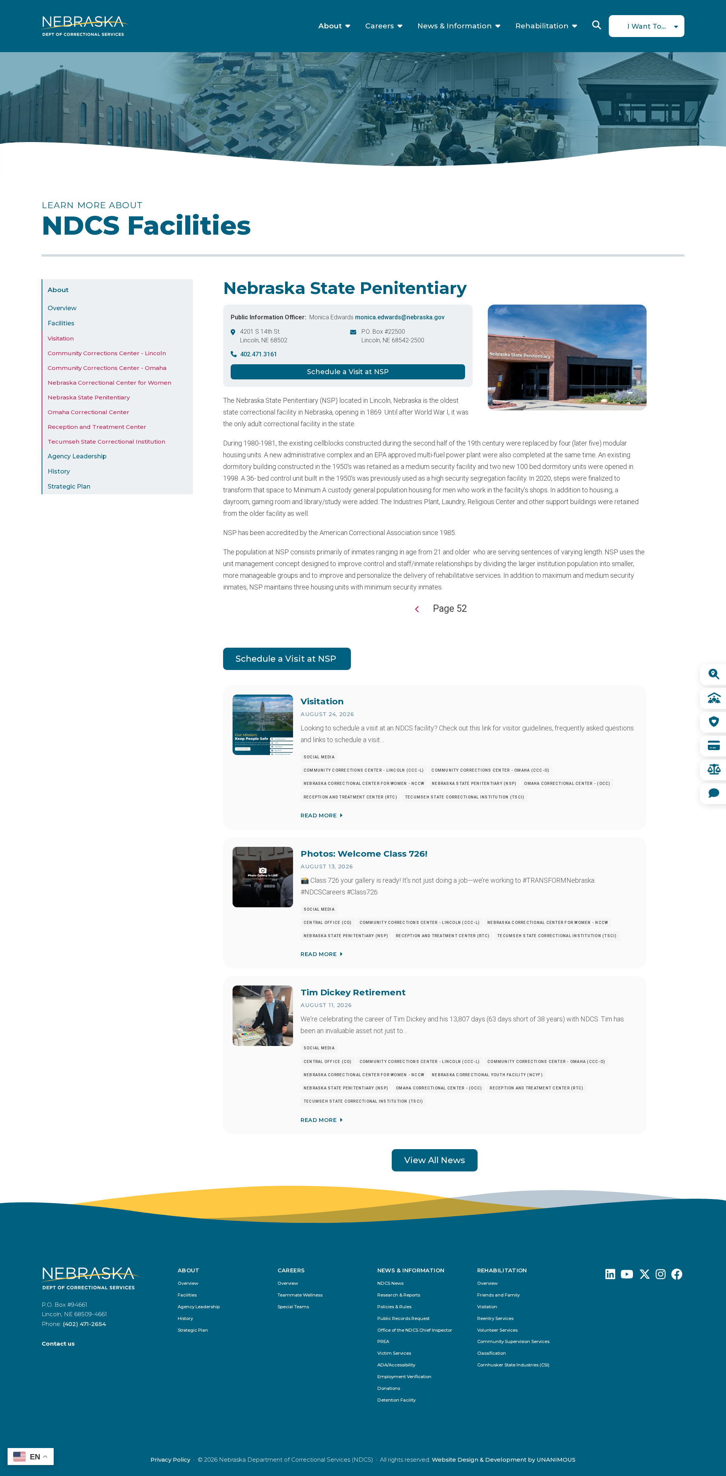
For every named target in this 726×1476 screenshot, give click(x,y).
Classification (491, 1353)
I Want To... (646, 26)
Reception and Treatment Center (97, 426)
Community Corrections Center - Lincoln (107, 353)
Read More (319, 815)
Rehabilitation (542, 26)
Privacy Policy (170, 1459)
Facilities (61, 323)
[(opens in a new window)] (610, 1276)
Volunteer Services (497, 1330)
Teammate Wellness (300, 1295)
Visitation (61, 338)
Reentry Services (495, 1318)
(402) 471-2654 (84, 1323)
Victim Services (394, 1353)
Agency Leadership (77, 456)
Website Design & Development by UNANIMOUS (504, 1459)
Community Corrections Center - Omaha (107, 367)
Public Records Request (403, 1318)
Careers (379, 26)
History (59, 471)
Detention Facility (396, 1400)
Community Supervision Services (513, 1341)
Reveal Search (596, 24)
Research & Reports (398, 1295)
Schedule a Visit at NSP (348, 372)
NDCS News (390, 1283)
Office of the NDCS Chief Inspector (414, 1330)
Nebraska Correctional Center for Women (109, 382)
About (330, 26)
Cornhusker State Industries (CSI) (513, 1365)
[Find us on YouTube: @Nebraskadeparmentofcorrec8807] (627, 1276)
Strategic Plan (69, 486)
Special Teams (293, 1306)
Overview (62, 308)
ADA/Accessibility (396, 1365)
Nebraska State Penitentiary (89, 397)
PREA (383, 1341)
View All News (434, 1160)
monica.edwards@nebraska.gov (400, 317)
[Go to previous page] (417, 609)
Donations (388, 1388)
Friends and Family (498, 1295)
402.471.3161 (258, 354)
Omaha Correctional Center (88, 412)
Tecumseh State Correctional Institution (106, 441)
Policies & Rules (394, 1306)
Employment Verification (404, 1376)
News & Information (454, 26)
